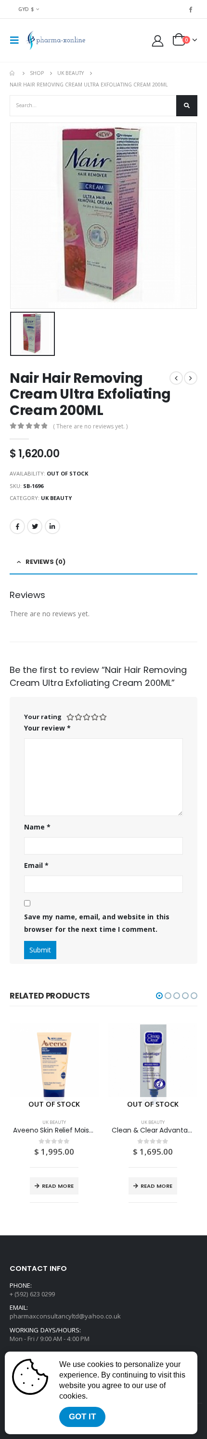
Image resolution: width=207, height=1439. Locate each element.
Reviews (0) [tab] (45, 561)
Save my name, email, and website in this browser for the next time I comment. (96, 923)
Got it (82, 1416)
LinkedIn (52, 526)
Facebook (17, 526)
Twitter (34, 526)
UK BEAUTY (56, 497)
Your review (47, 727)
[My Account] (158, 40)
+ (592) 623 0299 (32, 1294)
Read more (58, 1186)
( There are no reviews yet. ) (90, 426)
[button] (159, 995)
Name (37, 826)
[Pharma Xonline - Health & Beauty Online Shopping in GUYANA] (55, 40)
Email (36, 865)
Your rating (43, 716)
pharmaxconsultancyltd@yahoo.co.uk (65, 1316)
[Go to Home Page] (13, 73)
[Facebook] (190, 9)
